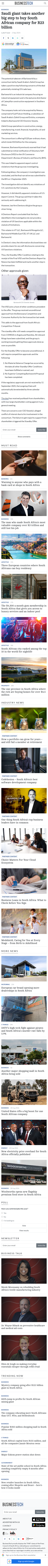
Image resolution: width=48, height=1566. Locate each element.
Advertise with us (11, 1522)
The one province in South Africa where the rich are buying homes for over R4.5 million (23, 692)
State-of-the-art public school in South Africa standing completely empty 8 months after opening (23, 1469)
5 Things (4, 1024)
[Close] (45, 1555)
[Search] (45, 3)
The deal (5, 398)
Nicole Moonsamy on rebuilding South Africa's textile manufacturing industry (20, 1288)
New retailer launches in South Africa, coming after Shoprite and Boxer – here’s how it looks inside (21, 1485)
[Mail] (22, 38)
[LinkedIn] (13, 38)
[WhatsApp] (17, 38)
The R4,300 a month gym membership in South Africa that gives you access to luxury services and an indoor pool (23, 608)
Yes (5, 1213)
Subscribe (41, 430)
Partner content (9, 736)
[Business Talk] (30, 1539)
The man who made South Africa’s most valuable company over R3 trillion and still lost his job (23, 525)
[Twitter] (8, 38)
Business (5, 9)
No (5, 1217)
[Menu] (3, 3)
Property (5, 686)
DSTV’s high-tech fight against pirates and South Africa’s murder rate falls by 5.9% (23, 1031)
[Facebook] (3, 38)
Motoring (5, 984)
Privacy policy (10, 1529)
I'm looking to (9, 1220)
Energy (4, 1148)
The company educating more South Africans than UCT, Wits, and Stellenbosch (23, 1414)
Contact (7, 1526)
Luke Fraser (5, 33)
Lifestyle (5, 562)
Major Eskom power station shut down (20, 1454)
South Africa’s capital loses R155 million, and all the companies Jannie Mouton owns (23, 1442)
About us (7, 1519)
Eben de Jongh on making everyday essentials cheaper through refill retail (20, 1365)
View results (24, 1230)
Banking (5, 479)
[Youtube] (23, 1539)
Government (6, 1463)
